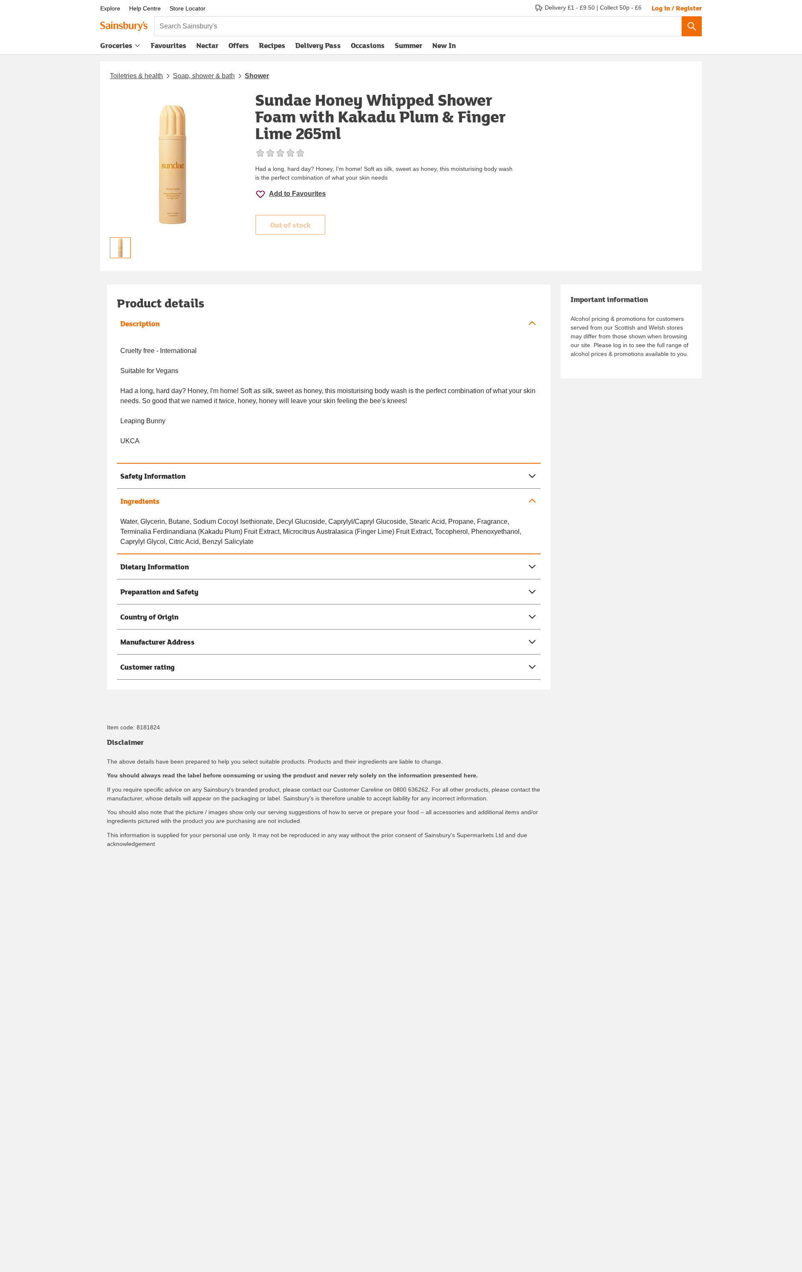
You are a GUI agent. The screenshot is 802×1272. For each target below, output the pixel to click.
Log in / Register (677, 8)
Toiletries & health (136, 75)
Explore (110, 8)
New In (444, 45)
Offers (238, 45)
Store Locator (188, 8)
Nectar (207, 45)
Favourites (168, 45)
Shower (257, 75)
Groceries (116, 45)
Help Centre (145, 8)
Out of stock (290, 225)
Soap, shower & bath (204, 75)
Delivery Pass (318, 47)
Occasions (368, 45)
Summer (408, 45)
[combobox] (418, 26)
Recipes (272, 45)
